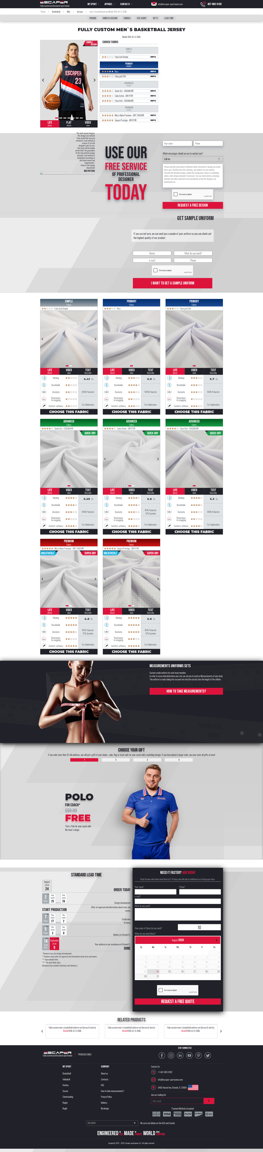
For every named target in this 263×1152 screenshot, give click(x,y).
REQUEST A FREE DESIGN (193, 205)
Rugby (65, 1102)
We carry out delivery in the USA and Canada (157, 1123)
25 (169, 971)
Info (153, 57)
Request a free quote (177, 1002)
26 (182, 971)
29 (218, 971)
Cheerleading (68, 1096)
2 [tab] (60, 118)
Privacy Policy (106, 1096)
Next (95, 80)
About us (104, 1073)
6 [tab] (77, 118)
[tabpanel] (69, 80)
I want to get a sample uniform (172, 283)
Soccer (65, 1091)
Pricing (92, 18)
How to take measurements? (186, 691)
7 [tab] (81, 118)
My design (105, 1108)
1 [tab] (56, 118)
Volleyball (66, 1079)
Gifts (155, 18)
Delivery (104, 1102)
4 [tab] (69, 118)
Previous (43, 80)
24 (157, 971)
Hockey (65, 1085)
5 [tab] (73, 118)
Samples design (109, 18)
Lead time (169, 18)
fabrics (127, 18)
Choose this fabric (69, 412)
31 (158, 976)
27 (195, 971)
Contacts (104, 1079)
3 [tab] (64, 118)
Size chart (142, 18)
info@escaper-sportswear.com (170, 4)
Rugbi (65, 1108)
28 (206, 971)
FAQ (102, 1085)
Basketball (67, 1073)
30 (145, 976)
